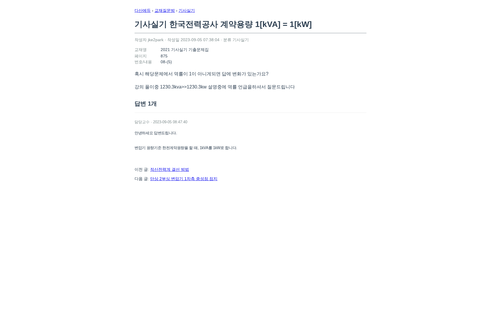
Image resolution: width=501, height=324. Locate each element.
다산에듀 (143, 10)
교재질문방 (165, 10)
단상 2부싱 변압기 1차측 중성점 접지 (183, 178)
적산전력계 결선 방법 (169, 169)
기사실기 (187, 10)
